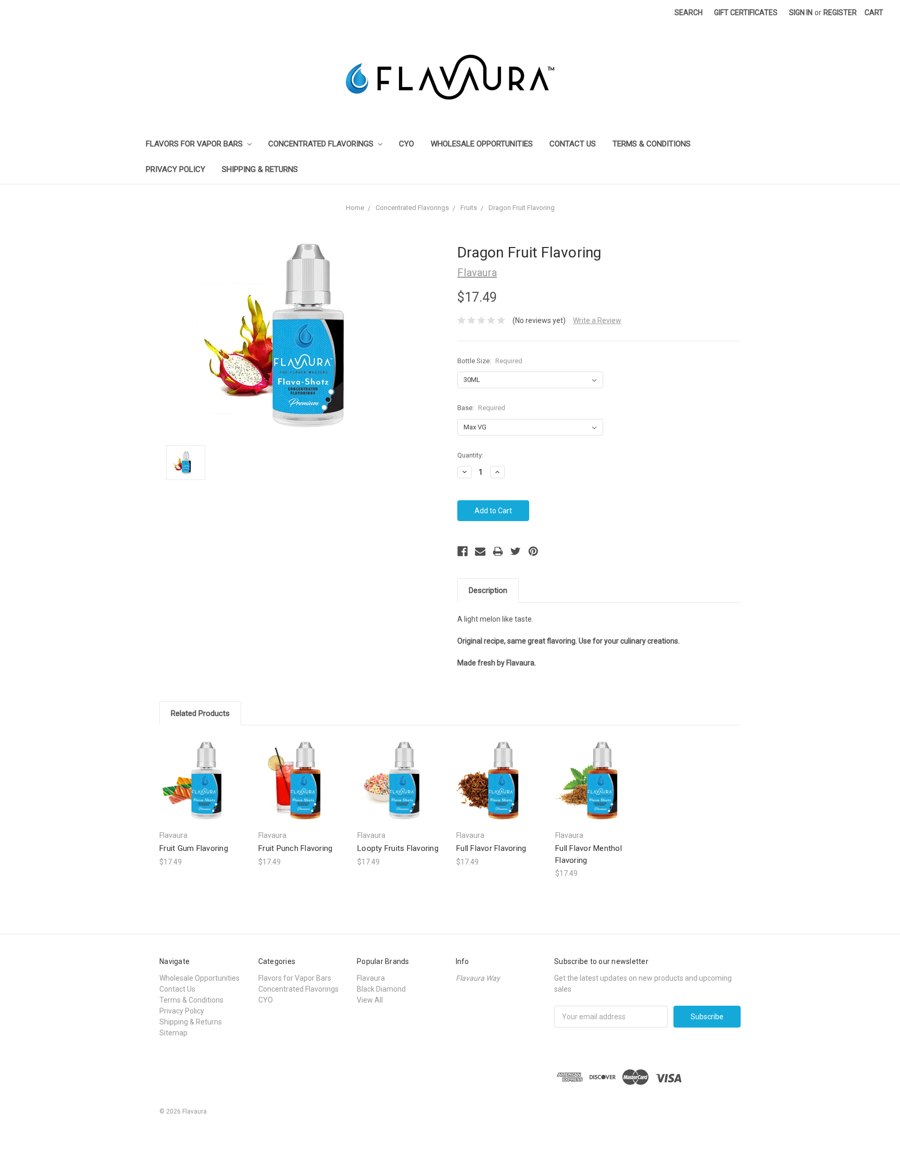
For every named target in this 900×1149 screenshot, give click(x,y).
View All (370, 1000)
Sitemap (173, 1033)
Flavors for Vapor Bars (195, 144)
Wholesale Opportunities (482, 144)
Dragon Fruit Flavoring (522, 208)
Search (688, 12)
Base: (481, 408)
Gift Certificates (746, 12)
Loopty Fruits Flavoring (398, 848)
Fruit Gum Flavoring (193, 848)
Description (488, 590)
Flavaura (371, 978)
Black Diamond (381, 989)
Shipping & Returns (260, 169)
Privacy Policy (175, 169)
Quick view (204, 771)
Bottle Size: (489, 361)
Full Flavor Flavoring (491, 848)
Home (355, 208)
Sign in (801, 12)
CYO (406, 144)
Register (840, 12)
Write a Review (597, 320)
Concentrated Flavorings (322, 144)
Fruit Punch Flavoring (295, 848)
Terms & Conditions (651, 144)
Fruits (468, 208)
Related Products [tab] (200, 713)
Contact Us (572, 144)
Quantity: (470, 455)
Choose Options (203, 789)
